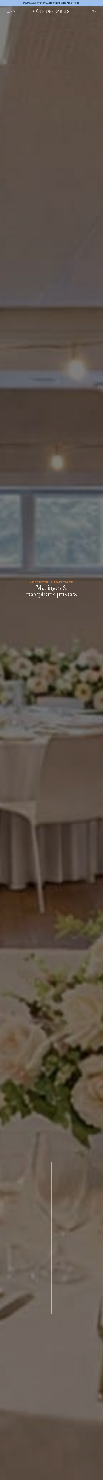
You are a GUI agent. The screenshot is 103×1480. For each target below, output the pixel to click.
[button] (11, 11)
